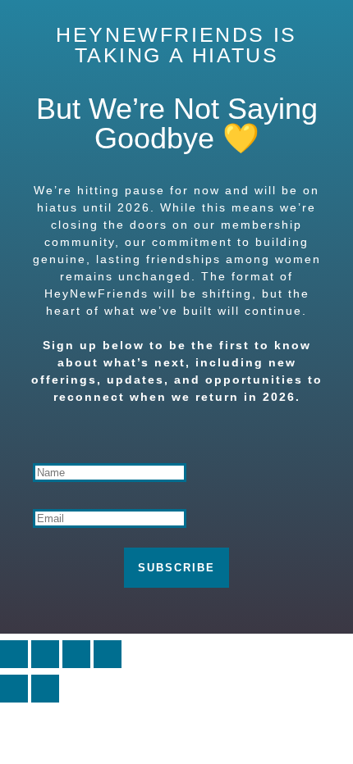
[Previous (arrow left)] (14, 689)
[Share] (76, 654)
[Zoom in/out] (14, 654)
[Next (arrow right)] (45, 689)
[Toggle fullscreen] (45, 654)
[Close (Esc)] (107, 654)
